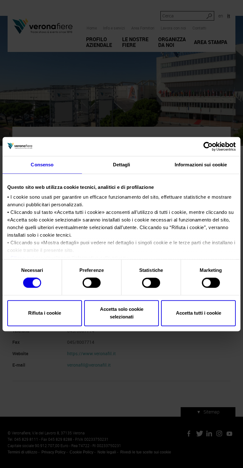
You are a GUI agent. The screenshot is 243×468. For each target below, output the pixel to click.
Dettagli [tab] (121, 164)
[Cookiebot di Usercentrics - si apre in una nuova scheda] (208, 146)
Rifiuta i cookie (44, 313)
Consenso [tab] (42, 164)
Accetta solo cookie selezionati (121, 312)
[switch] (92, 283)
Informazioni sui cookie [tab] (201, 164)
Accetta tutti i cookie (198, 313)
